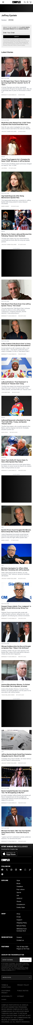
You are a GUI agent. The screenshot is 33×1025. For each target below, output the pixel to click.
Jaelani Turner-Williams (8, 131)
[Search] (25, 2)
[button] (16, 977)
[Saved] (27, 2)
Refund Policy (21, 926)
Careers (19, 937)
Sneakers (20, 886)
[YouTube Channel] (20, 870)
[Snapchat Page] (25, 870)
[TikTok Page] (30, 870)
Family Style (21, 907)
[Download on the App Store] (9, 853)
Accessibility (6, 996)
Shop (18, 914)
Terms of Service (17, 45)
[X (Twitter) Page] (7, 870)
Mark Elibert (5, 206)
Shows (19, 901)
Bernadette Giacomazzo (8, 94)
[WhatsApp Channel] (11, 870)
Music (19, 883)
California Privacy (5, 992)
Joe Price (4, 168)
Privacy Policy (6, 45)
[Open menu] (3, 2)
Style (18, 880)
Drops (19, 917)
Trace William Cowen (7, 695)
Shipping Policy (22, 923)
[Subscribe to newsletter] (26, 960)
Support (19, 920)
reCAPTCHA (19, 43)
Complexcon (21, 904)
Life (18, 895)
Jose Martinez (5, 392)
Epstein (11, 20)
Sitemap (20, 996)
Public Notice (22, 991)
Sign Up (16, 36)
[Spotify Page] (2, 874)
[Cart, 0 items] (30, 2)
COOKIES (3, 999)
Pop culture (20, 889)
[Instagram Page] (16, 870)
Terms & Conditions (6, 986)
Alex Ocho (4, 432)
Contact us (20, 940)
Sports (19, 892)
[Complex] (16, 2)
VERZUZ (19, 898)
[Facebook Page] (2, 870)
